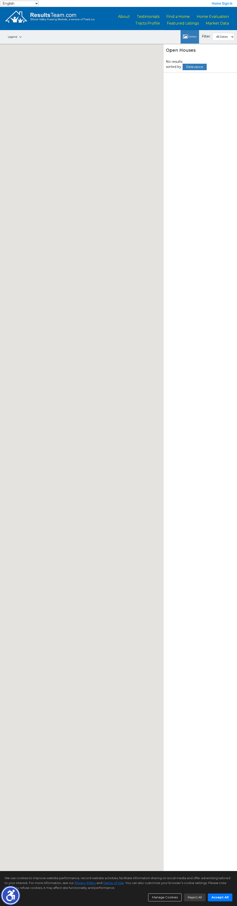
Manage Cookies (165, 897)
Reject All (195, 897)
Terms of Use (113, 883)
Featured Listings (183, 23)
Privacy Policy (85, 883)
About (124, 16)
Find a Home (178, 16)
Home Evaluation (213, 16)
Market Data (217, 23)
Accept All (220, 897)
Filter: (206, 36)
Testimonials (148, 16)
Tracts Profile (147, 23)
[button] (10, 895)
